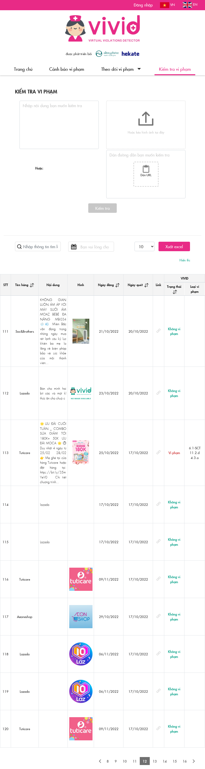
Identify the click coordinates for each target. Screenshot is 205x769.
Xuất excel (174, 246)
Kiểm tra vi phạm (175, 69)
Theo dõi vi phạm (117, 69)
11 (135, 761)
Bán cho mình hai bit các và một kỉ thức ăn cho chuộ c (53, 393)
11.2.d (195, 452)
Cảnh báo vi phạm (66, 69)
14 (165, 761)
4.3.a (194, 457)
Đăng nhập (143, 4)
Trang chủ (23, 69)
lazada (44, 504)
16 (185, 761)
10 (125, 761)
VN (172, 4)
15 (175, 761)
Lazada (45, 541)
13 (155, 761)
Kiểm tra (102, 208)
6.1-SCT (194, 448)
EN (194, 4)
